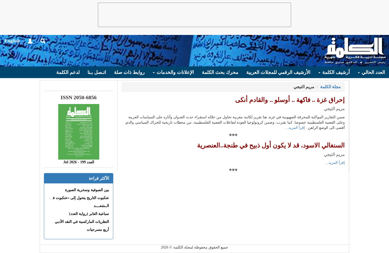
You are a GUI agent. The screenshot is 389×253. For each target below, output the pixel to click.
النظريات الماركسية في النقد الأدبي (82, 222)
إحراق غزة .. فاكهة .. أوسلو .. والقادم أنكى (290, 99)
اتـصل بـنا (97, 72)
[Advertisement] (194, 15)
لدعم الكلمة (68, 72)
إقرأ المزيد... (295, 128)
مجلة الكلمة (330, 86)
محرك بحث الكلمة (220, 72)
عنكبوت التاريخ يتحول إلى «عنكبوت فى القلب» (73, 198)
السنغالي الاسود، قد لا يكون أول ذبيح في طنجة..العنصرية (271, 145)
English (12, 40)
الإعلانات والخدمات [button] (174, 72)
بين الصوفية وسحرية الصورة (87, 190)
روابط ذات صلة (129, 72)
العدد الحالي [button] (372, 72)
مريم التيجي (334, 108)
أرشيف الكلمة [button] (335, 72)
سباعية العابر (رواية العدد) (89, 214)
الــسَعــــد (101, 206)
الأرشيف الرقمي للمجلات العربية (278, 72)
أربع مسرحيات (98, 230)
